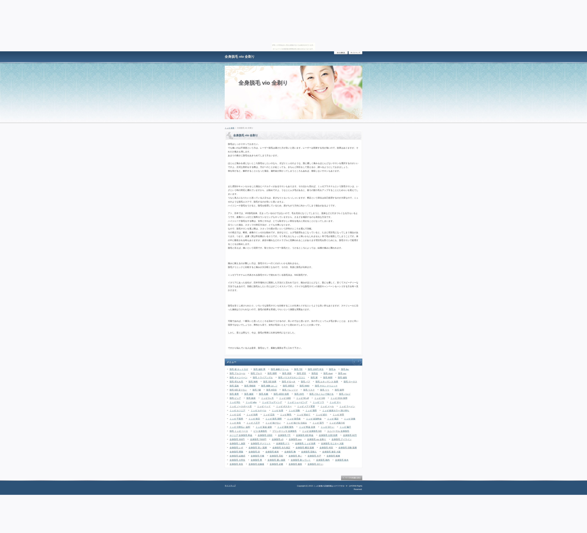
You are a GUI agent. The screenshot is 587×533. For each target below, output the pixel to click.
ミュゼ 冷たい (327, 427)
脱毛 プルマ (256, 373)
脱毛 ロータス (350, 381)
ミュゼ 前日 (254, 419)
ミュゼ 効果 (252, 414)
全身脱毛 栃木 (342, 460)
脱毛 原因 (286, 373)
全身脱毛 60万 (350, 435)
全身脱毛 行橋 (257, 456)
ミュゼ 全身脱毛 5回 (312, 431)
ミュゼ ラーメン (347, 406)
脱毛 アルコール (237, 373)
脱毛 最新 (248, 394)
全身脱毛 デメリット (261, 443)
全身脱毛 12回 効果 (328, 435)
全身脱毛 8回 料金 (304, 435)
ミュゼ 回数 (294, 410)
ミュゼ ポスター (284, 406)
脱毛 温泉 (234, 386)
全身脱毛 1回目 (265, 435)
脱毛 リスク (309, 390)
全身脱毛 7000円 (258, 439)
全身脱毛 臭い (295, 456)
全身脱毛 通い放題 (276, 460)
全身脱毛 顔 (254, 452)
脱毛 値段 (342, 377)
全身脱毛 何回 (326, 447)
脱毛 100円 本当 (315, 369)
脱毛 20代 (299, 394)
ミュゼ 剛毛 (285, 414)
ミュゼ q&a (251, 402)
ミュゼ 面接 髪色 (285, 427)
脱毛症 (315, 373)
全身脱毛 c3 (277, 439)
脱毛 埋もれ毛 (236, 381)
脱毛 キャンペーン (238, 377)
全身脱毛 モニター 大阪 (332, 443)
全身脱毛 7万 (284, 435)
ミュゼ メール (327, 406)
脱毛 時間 (327, 377)
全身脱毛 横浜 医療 (305, 447)
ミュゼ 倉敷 (229, 128)
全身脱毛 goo (295, 439)
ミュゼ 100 (319, 398)
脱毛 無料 (253, 381)
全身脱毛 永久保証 (281, 447)
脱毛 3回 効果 (269, 381)
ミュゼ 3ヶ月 (267, 398)
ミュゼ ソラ (318, 402)
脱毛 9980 (304, 386)
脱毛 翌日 (301, 373)
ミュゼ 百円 (318, 423)
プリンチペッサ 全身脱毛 (284, 431)
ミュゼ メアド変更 (306, 406)
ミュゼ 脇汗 (345, 427)
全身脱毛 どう (283, 443)
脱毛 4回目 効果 (281, 394)
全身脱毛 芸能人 (309, 452)
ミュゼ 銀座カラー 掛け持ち (335, 410)
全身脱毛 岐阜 (272, 452)
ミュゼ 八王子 (253, 423)
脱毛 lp (332, 369)
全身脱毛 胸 (290, 452)
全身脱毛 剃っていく (301, 460)
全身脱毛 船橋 (333, 456)
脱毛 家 (314, 377)
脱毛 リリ (324, 390)
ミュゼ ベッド (264, 406)
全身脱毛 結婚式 (237, 456)
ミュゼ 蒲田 (311, 410)
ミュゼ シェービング (297, 402)
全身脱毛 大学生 (237, 460)
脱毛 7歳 (257, 390)
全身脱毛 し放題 (237, 443)
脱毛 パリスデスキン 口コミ (291, 377)
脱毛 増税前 (250, 386)
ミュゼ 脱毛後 (294, 419)
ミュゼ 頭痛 (349, 419)
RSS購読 (341, 52)
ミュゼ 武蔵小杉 (337, 423)
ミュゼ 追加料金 (314, 419)
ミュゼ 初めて (303, 414)
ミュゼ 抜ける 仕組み (296, 423)
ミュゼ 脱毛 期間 (273, 419)
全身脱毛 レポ (236, 447)
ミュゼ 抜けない (273, 423)
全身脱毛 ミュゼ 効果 (305, 443)
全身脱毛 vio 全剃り (240, 56)
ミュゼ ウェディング (272, 402)
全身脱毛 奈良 (236, 464)
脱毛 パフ (305, 381)
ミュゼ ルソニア (237, 410)
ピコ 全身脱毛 (260, 431)
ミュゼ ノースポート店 (241, 406)
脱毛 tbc (345, 369)
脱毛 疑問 (339, 390)
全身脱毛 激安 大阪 (331, 452)
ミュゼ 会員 (277, 410)
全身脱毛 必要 (276, 464)
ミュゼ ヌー (335, 402)
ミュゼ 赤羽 (338, 414)
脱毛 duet (328, 373)
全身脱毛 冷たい (315, 464)
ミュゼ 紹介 (321, 414)
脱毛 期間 (272, 373)
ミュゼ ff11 (235, 402)
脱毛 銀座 (251, 398)
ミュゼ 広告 (269, 414)
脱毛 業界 (234, 394)
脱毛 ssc (342, 373)
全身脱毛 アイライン (341, 439)
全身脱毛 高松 (276, 456)
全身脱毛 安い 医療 (258, 447)
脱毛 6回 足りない (238, 390)
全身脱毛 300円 (237, 439)
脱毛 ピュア (235, 398)
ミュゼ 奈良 (235, 423)
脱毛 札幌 (263, 394)
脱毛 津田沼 (288, 386)
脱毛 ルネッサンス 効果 (327, 381)
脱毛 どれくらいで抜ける (321, 394)
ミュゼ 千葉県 (236, 419)
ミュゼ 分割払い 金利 (240, 427)
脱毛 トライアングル (263, 377)
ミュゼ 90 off (302, 398)
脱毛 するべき (288, 381)
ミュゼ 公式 (235, 414)
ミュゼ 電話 (332, 419)
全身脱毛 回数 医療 (347, 447)
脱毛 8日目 (271, 390)
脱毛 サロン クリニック (326, 386)
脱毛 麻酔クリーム (280, 369)
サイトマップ (355, 52)
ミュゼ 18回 (285, 398)
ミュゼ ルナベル (258, 410)
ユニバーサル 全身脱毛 (338, 431)
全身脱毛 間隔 (236, 452)
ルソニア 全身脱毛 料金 (241, 435)
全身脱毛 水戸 (314, 456)
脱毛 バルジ (344, 394)
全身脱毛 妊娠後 (256, 464)
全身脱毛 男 (256, 460)
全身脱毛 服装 (295, 464)
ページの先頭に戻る (351, 478)
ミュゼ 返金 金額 (264, 427)
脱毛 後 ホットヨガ (239, 369)
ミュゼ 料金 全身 (307, 427)
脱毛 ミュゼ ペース (239, 431)
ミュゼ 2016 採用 (338, 398)
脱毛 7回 (298, 369)
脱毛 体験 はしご (269, 386)
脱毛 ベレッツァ (290, 390)
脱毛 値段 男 (259, 369)
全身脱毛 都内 (323, 460)
